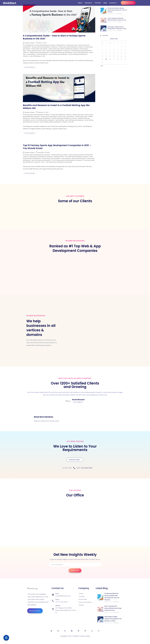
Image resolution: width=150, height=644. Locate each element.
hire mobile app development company (76, 156)
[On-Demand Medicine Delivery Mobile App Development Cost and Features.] (103, 11)
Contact (112, 3)
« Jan (102, 65)
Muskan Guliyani (30, 43)
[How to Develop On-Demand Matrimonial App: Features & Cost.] (103, 20)
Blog (105, 3)
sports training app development (41, 160)
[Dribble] (92, 630)
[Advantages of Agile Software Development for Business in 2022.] (103, 28)
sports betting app (42, 54)
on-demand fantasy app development (62, 52)
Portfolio (98, 3)
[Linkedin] (72, 630)
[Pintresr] (85, 630)
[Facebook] (51, 630)
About (80, 3)
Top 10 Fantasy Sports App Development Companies (67, 160)
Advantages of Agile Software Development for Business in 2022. (113, 619)
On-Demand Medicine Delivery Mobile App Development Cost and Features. (117, 10)
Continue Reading (30, 67)
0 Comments (119, 13)
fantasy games (61, 45)
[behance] (99, 630)
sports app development (81, 52)
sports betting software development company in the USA (57, 122)
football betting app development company (64, 118)
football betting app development (41, 118)
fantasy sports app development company (71, 47)
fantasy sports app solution (39, 49)
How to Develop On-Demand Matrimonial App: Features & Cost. (113, 608)
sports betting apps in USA (37, 56)
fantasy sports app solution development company (63, 49)
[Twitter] (58, 630)
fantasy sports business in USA (36, 50)
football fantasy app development (39, 52)
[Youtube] (78, 630)
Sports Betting (31, 54)
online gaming (66, 158)
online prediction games (79, 158)
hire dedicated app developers (45, 120)
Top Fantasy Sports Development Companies (59, 162)
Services (88, 3)
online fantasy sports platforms (51, 158)
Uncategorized (29, 45)
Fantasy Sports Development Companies (58, 50)
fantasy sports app (71, 45)
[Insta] (65, 630)
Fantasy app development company (45, 45)
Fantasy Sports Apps (81, 116)
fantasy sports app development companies (44, 47)
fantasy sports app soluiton (49, 116)
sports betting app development (58, 54)
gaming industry (59, 156)
